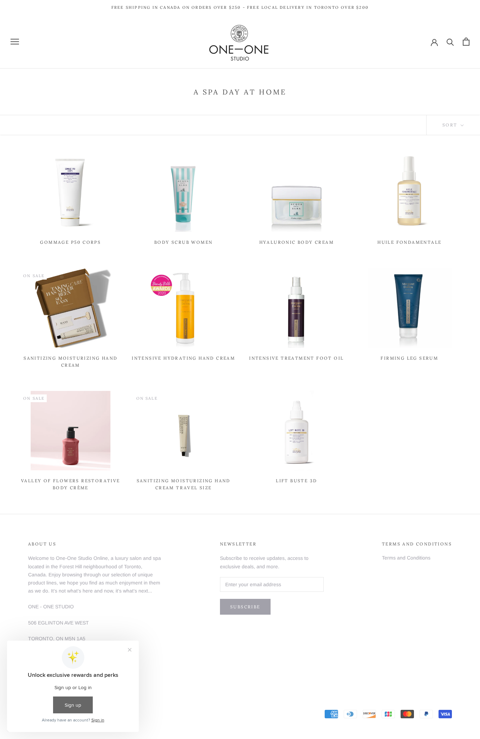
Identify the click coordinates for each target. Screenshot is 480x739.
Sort (450, 124)
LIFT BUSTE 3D (296, 480)
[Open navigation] (15, 42)
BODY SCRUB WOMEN (183, 242)
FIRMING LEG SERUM (409, 358)
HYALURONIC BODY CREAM (296, 242)
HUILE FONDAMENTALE (409, 242)
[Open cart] (466, 42)
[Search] (450, 41)
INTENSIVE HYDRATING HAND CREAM (183, 358)
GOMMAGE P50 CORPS (70, 242)
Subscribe (245, 606)
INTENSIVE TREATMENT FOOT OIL (296, 358)
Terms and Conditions (406, 558)
